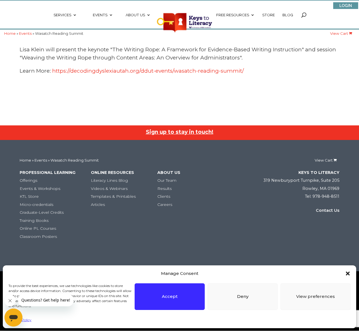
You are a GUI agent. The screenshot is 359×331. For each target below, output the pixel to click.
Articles (98, 204)
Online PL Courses (38, 228)
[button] (348, 273)
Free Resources (232, 15)
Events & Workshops (40, 188)
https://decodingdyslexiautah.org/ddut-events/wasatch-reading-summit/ (148, 71)
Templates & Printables (113, 196)
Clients (163, 196)
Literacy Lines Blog (109, 180)
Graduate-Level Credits (42, 212)
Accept (170, 296)
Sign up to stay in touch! (179, 132)
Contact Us (327, 210)
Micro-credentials (36, 204)
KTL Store (29, 196)
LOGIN (345, 5)
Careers (164, 204)
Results (164, 188)
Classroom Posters (38, 236)
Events (100, 15)
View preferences (315, 296)
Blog (287, 15)
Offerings (28, 180)
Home (25, 160)
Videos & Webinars (109, 188)
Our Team (166, 180)
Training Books (34, 220)
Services (62, 15)
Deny (242, 296)
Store (268, 15)
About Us (135, 15)
